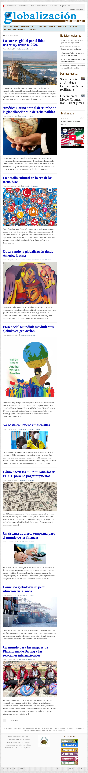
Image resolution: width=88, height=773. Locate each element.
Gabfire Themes (81, 769)
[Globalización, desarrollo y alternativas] (44, 18)
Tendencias (34, 186)
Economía (43, 27)
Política (7, 30)
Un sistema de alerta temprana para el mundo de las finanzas (29, 535)
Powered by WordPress (69, 769)
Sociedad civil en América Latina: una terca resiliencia (71, 47)
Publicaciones (19, 30)
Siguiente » (14, 720)
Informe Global (24, 6)
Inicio (5, 35)
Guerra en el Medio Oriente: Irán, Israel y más (72, 99)
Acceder (59, 769)
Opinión (73, 27)
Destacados (22, 49)
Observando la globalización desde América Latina (28, 253)
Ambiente (14, 27)
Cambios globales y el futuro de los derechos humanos (72, 54)
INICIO (6, 27)
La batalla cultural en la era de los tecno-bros (27, 180)
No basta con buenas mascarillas (26, 425)
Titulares (30, 116)
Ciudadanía (24, 27)
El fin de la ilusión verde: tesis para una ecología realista (72, 41)
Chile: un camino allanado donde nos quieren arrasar (73, 60)
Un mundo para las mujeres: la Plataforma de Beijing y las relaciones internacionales (25, 651)
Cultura (34, 27)
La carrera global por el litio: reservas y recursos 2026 (24, 43)
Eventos (52, 27)
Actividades (54, 6)
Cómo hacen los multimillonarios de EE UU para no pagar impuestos (29, 474)
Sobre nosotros (11, 6)
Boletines (17, 728)
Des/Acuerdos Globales (39, 6)
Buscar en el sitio (78, 9)
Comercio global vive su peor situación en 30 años (24, 589)
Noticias (70, 728)
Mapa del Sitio (65, 6)
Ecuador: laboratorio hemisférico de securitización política (73, 66)
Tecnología (31, 30)
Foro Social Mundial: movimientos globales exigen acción (28, 329)
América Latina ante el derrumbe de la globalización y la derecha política (29, 110)
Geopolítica (63, 27)
